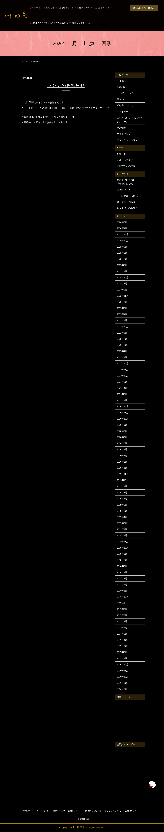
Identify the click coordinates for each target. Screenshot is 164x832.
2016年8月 (122, 683)
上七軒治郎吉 (82, 819)
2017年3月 (122, 646)
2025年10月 (122, 240)
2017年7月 (122, 621)
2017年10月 (122, 603)
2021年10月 (122, 375)
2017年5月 (122, 634)
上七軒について (64, 7)
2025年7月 (122, 259)
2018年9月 (122, 554)
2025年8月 (122, 253)
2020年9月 (122, 425)
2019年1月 (122, 535)
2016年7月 (122, 689)
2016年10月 (122, 676)
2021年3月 (122, 394)
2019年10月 (122, 480)
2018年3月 (122, 578)
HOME (35, 7)
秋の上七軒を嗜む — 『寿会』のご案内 (127, 182)
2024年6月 (122, 289)
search (89, 23)
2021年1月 (122, 400)
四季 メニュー (103, 7)
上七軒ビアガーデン (127, 190)
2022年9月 (122, 332)
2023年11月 (122, 296)
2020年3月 (122, 455)
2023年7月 (122, 302)
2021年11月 (122, 369)
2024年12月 (122, 277)
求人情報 (121, 127)
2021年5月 (122, 382)
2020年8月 (122, 431)
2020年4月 (122, 449)
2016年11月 (122, 670)
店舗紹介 (121, 87)
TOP (22, 61)
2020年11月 (122, 412)
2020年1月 (122, 468)
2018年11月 (122, 541)
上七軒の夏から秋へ (127, 196)
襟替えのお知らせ (126, 202)
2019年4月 (122, 517)
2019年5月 (122, 511)
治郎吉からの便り (58, 23)
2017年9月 (122, 609)
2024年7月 (122, 283)
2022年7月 (122, 339)
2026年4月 (122, 228)
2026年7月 (122, 222)
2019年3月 (122, 523)
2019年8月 (122, 492)
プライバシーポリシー (128, 140)
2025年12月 (122, 234)
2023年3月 (122, 320)
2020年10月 (122, 418)
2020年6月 (122, 443)
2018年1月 (122, 590)
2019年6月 (122, 504)
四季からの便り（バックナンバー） (129, 120)
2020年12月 (122, 406)
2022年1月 (122, 357)
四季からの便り (38, 23)
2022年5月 (122, 345)
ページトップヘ (152, 785)
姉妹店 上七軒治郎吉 (143, 8)
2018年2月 (122, 584)
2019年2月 (122, 529)
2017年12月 (122, 597)
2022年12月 (122, 326)
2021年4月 (122, 388)
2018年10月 (122, 548)
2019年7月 (122, 498)
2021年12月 (122, 363)
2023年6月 (122, 308)
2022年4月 (122, 351)
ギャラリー (122, 111)
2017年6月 (122, 627)
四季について (84, 7)
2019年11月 (122, 474)
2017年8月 (122, 615)
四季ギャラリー (77, 23)
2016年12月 (122, 664)
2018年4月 (122, 572)
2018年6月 (122, 566)
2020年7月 (122, 437)
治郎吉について (125, 105)
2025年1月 (122, 271)
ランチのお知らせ (66, 85)
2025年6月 (122, 265)
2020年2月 (122, 462)
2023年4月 (122, 314)
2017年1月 (122, 658)
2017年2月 (122, 652)
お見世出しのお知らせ (128, 208)
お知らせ (48, 7)
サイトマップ (124, 134)
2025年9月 (122, 246)
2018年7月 (122, 560)
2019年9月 (122, 486)
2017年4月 (122, 640)
